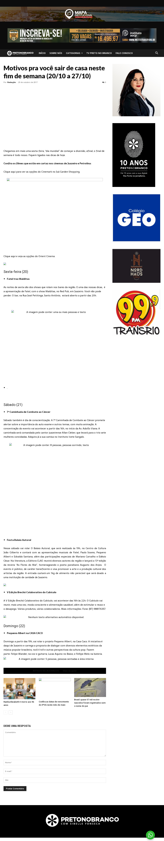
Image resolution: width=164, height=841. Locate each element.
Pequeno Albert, (63, 641)
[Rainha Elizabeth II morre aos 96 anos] (19, 688)
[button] (156, 53)
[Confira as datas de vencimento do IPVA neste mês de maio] (55, 688)
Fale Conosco (124, 53)
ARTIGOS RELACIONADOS (46, 671)
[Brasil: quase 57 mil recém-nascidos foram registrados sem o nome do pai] (90, 687)
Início (42, 53)
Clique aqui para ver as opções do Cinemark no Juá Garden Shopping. (42, 172)
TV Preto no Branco (99, 53)
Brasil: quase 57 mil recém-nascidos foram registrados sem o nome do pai (90, 702)
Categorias (73, 53)
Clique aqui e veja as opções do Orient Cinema (29, 256)
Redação (11, 82)
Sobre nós (55, 53)
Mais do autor (70, 671)
